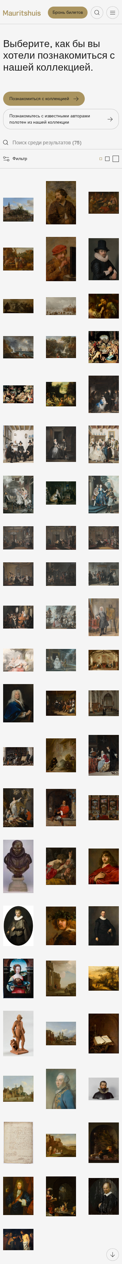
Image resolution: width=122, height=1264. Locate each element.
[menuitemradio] (100, 159)
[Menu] (112, 12)
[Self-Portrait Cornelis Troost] (104, 617)
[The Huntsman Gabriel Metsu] (61, 807)
